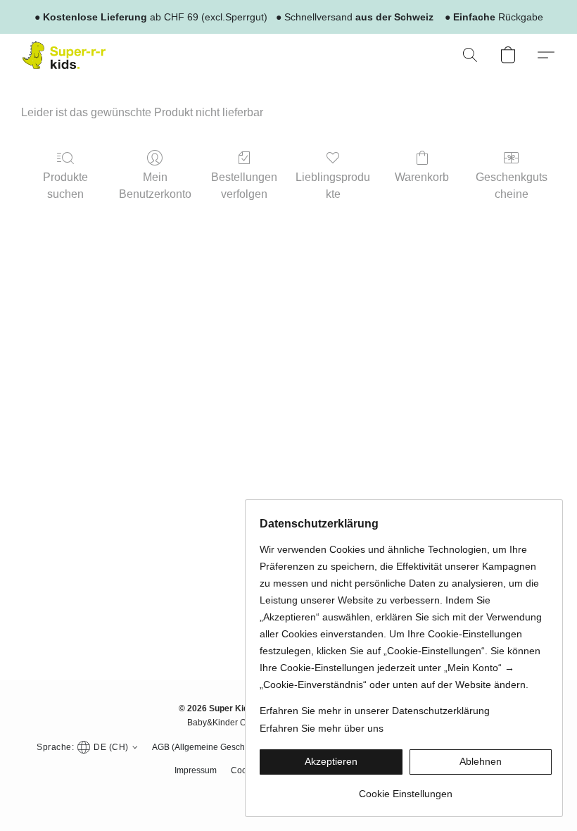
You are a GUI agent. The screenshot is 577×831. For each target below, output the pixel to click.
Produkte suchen (65, 185)
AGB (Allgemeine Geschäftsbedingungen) (232, 747)
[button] (64, 55)
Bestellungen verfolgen (244, 185)
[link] (406, 788)
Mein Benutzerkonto (155, 185)
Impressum (196, 770)
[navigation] (85, 746)
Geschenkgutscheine (511, 185)
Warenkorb (422, 177)
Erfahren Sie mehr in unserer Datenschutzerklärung (375, 710)
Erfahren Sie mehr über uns (321, 728)
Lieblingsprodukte (333, 185)
